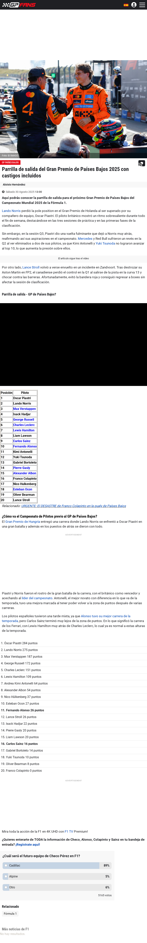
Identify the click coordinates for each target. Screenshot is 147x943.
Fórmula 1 (10, 913)
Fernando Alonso (25, 446)
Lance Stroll (30, 267)
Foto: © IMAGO (10, 155)
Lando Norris (11, 211)
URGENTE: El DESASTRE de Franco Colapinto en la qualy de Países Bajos (73, 506)
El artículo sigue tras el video (73, 258)
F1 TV (69, 831)
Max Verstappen (24, 409)
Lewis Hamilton (23, 430)
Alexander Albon (24, 473)
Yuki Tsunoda (105, 243)
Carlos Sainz (21, 441)
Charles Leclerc (24, 425)
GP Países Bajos (10, 162)
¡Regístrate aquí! (28, 844)
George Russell (23, 419)
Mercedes (85, 238)
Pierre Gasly (21, 468)
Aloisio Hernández (14, 184)
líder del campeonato (37, 598)
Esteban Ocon (22, 489)
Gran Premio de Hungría (22, 522)
